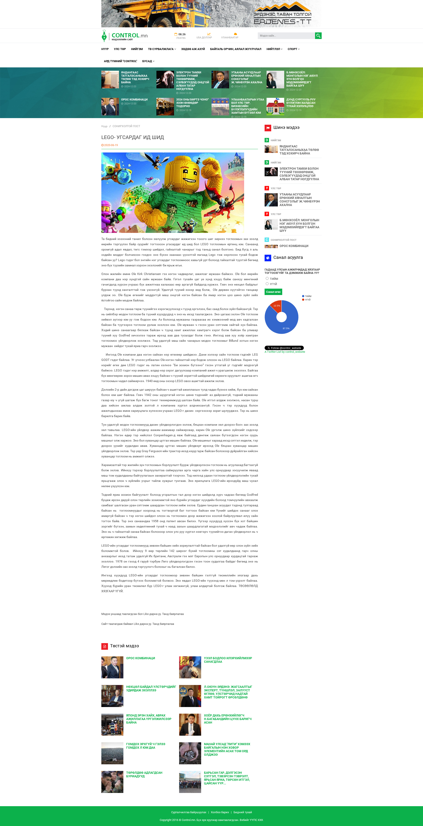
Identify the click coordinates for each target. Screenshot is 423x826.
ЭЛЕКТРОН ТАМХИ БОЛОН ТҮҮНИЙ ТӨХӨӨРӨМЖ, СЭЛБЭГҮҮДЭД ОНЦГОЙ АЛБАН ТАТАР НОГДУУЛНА (299, 174)
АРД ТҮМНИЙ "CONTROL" (120, 61)
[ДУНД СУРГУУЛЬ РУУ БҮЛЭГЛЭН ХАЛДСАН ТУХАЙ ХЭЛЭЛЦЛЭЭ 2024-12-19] (294, 96)
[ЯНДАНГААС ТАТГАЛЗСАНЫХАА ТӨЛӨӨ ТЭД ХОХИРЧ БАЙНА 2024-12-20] (128, 69)
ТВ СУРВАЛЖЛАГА (161, 49)
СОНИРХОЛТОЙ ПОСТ (126, 126)
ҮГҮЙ (273, 284)
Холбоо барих (220, 812)
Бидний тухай (243, 812)
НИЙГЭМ (137, 49)
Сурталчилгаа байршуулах (188, 812)
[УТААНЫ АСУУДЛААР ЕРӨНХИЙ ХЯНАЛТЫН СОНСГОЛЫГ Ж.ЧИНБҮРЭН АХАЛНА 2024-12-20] (239, 69)
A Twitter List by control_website (285, 351)
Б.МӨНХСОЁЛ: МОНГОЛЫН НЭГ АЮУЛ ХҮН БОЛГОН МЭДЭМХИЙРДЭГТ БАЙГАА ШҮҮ (299, 225)
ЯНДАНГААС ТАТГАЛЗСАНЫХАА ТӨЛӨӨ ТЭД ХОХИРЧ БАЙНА (299, 150)
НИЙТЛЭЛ (274, 49)
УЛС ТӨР (120, 49)
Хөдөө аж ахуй (193, 49)
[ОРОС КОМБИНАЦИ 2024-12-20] (128, 96)
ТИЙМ (273, 278)
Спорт (293, 49)
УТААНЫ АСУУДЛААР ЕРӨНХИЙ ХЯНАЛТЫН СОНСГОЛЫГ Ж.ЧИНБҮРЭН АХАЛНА (300, 200)
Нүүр (105, 49)
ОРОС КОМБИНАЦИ (294, 246)
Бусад (147, 61)
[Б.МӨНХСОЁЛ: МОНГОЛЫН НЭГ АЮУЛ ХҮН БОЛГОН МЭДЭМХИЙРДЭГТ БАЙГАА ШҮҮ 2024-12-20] (294, 69)
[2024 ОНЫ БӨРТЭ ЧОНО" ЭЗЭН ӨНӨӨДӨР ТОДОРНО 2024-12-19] (184, 96)
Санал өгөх (273, 291)
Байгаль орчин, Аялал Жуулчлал (235, 49)
